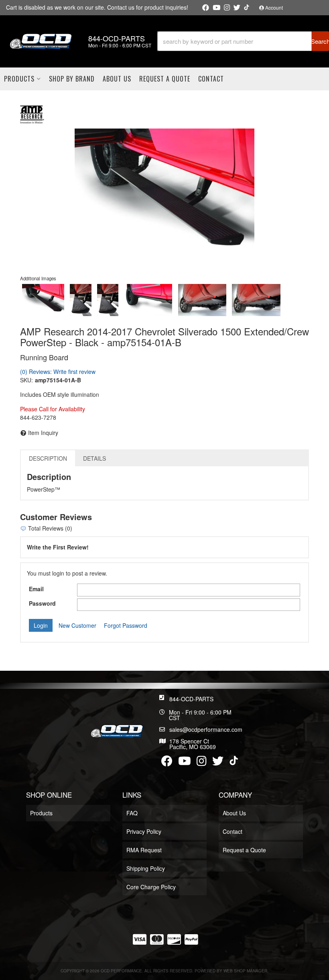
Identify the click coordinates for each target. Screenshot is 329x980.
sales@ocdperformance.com (205, 729)
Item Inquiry (43, 433)
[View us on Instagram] (227, 8)
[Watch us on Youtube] (216, 8)
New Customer (77, 625)
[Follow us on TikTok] (246, 7)
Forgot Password (125, 625)
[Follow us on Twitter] (237, 8)
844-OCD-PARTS (191, 699)
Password (42, 603)
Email (36, 589)
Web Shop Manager (245, 971)
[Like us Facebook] (205, 8)
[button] (243, 41)
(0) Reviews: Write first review (57, 372)
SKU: (26, 380)
